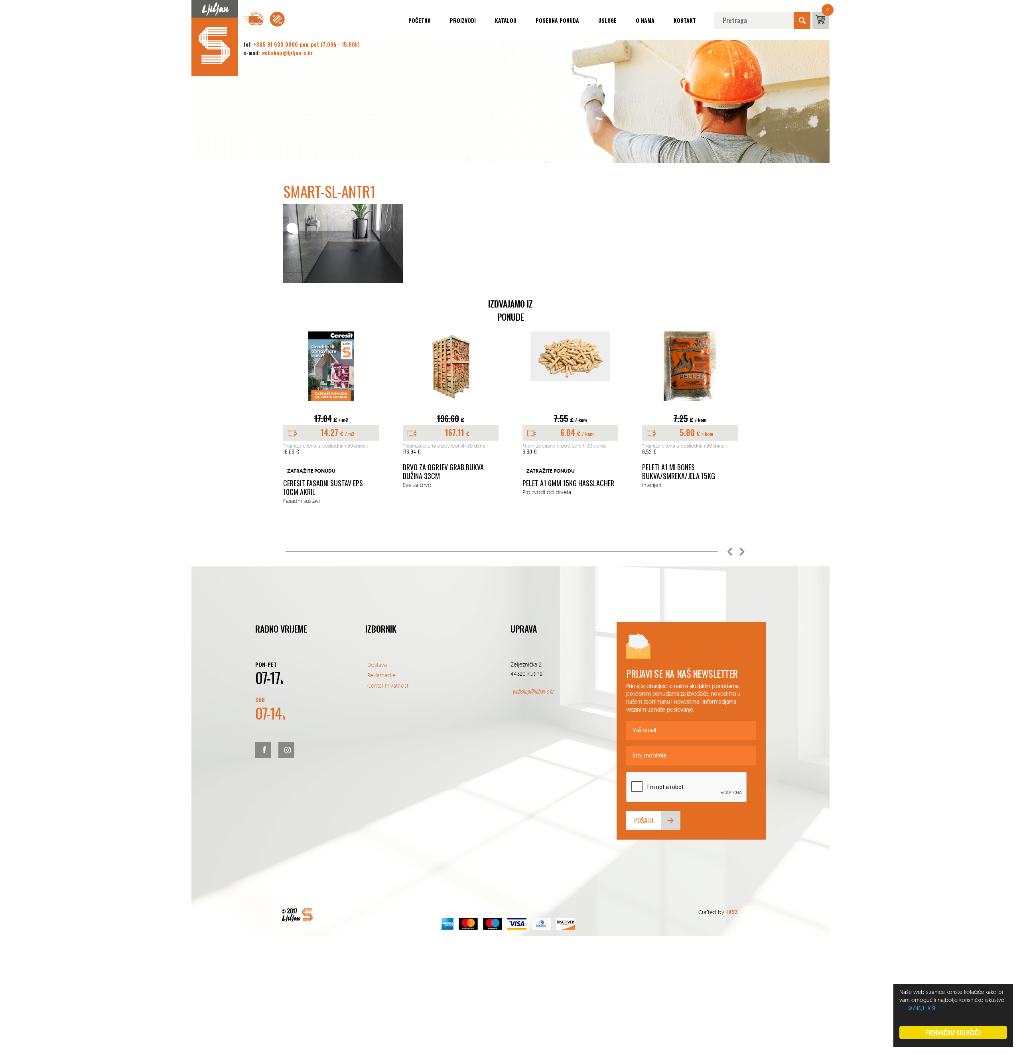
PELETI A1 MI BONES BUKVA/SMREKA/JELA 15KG (678, 471)
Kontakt (685, 20)
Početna (419, 20)
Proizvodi (463, 20)
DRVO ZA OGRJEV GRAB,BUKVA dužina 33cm (443, 471)
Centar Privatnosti (388, 685)
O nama (645, 20)
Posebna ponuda (557, 20)
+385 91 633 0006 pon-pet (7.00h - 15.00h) (306, 44)
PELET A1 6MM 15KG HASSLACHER (568, 483)
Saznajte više (921, 1008)
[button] (730, 552)
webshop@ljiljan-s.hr (287, 52)
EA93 (731, 911)
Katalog (505, 20)
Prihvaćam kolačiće (953, 1032)
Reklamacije (381, 675)
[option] (331, 418)
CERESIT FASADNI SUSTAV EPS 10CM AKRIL (323, 487)
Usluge (607, 20)
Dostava (377, 664)
